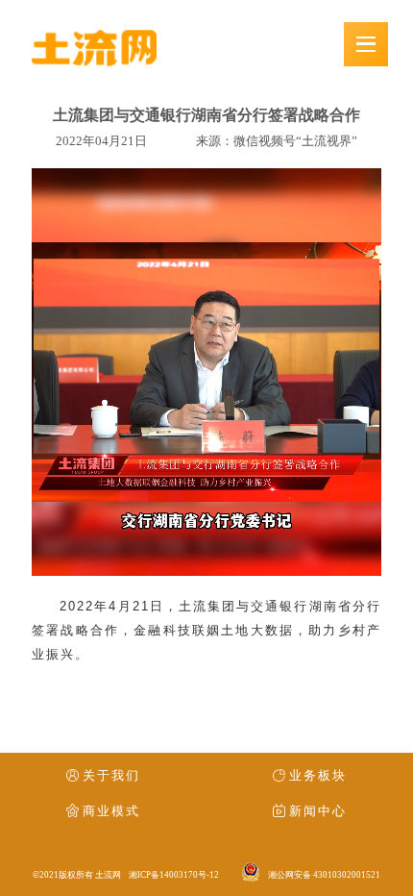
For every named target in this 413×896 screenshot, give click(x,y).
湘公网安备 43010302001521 (324, 875)
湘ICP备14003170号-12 (174, 875)
